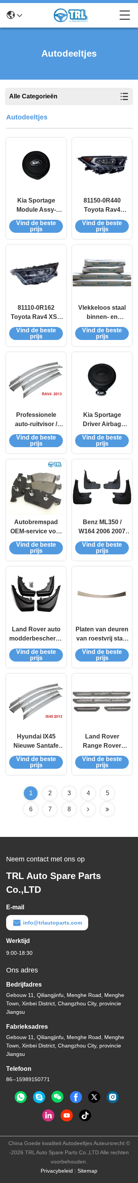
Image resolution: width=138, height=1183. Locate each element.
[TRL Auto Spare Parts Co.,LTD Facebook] (76, 1097)
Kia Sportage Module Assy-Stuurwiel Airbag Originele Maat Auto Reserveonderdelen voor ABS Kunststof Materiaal (36, 205)
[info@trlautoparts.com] (39, 1097)
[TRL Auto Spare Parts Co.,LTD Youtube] (67, 1115)
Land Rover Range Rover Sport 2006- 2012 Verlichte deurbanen (102, 741)
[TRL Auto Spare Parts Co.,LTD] (71, 15)
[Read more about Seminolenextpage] (88, 809)
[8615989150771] (21, 1097)
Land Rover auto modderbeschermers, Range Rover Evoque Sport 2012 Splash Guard (36, 634)
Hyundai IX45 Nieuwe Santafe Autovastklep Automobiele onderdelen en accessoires (36, 741)
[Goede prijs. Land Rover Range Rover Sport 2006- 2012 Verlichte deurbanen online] (102, 701)
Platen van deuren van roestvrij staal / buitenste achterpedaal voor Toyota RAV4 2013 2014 (102, 634)
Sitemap (87, 1171)
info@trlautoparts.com (52, 923)
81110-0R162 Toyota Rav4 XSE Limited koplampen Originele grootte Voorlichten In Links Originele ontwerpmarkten (36, 313)
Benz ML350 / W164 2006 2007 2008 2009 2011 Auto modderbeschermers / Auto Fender (102, 527)
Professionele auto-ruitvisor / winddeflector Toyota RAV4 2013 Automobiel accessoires (36, 420)
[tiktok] (85, 1115)
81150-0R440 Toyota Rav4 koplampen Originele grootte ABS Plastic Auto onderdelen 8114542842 (102, 205)
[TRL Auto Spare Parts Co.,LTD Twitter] (94, 1097)
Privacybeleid (57, 1171)
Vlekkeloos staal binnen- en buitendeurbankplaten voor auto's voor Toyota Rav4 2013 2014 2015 (102, 313)
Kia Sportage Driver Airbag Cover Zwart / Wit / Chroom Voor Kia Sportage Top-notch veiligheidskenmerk (102, 420)
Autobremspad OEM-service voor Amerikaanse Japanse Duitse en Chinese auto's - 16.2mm (36, 527)
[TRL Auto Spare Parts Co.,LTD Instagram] (113, 1097)
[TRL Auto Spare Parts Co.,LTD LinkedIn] (48, 1115)
